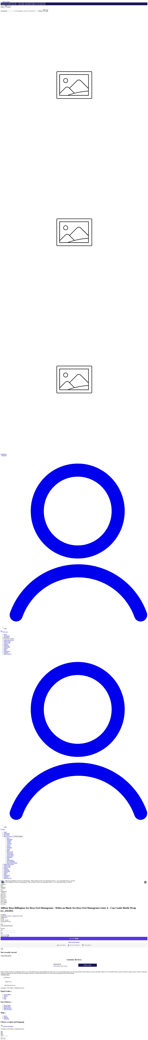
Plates (8, 850)
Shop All (6, 1017)
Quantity (3, 928)
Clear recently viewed (6, 955)
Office (5, 649)
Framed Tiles (10, 856)
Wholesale (3, 455)
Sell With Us (4, 454)
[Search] (45, 10)
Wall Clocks (10, 853)
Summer (6, 644)
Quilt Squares (10, 860)
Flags (8, 858)
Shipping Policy (7, 1008)
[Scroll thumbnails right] (4, 904)
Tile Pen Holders (11, 861)
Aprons (8, 844)
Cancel (40, 11)
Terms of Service (8, 1009)
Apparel (6, 648)
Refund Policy (7, 1006)
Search (5, 1016)
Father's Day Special (9, 640)
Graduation (6, 645)
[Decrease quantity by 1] (2, 930)
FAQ (5, 997)
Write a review (87, 965)
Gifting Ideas (7, 647)
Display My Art (7, 654)
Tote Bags (9, 843)
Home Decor (7, 651)
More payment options (74, 942)
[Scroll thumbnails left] (2, 904)
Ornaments (9, 857)
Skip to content (6, 1)
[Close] (2, 1032)
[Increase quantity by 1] (2, 933)
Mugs (8, 838)
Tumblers (9, 840)
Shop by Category (9, 638)
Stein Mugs (9, 839)
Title (2, 924)
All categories (19, 11)
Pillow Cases (10, 851)
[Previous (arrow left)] (1, 1037)
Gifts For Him (7, 641)
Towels (8, 846)
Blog (5, 998)
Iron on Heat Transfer (12, 863)
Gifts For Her (7, 642)
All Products (7, 636)
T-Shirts (9, 842)
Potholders (9, 847)
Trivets (8, 849)
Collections (6, 1018)
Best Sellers (6, 637)
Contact (5, 996)
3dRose (4, 914)
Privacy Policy (7, 1005)
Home (5, 634)
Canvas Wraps (10, 854)
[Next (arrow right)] (2, 1037)
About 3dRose (7, 994)
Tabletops (6, 652)
